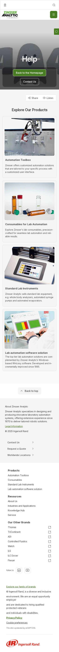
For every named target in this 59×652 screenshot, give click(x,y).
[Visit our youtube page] (28, 570)
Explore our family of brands (21, 586)
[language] (5, 5)
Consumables (15, 480)
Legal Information (14, 426)
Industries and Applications (22, 505)
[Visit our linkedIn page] (19, 570)
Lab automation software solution (25, 489)
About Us (12, 501)
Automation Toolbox (18, 475)
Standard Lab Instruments (21, 484)
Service (12, 515)
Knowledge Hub (16, 510)
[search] (54, 5)
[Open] (53, 14)
